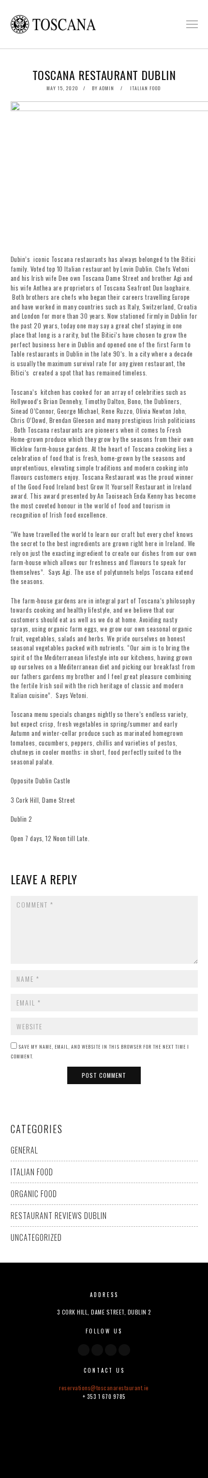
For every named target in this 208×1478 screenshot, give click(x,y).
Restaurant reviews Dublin (59, 1215)
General (24, 1150)
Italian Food (145, 88)
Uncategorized (36, 1237)
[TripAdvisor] (124, 1350)
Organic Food (34, 1194)
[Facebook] (83, 1350)
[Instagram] (111, 1350)
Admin (106, 88)
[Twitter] (97, 1350)
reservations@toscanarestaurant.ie (104, 1387)
